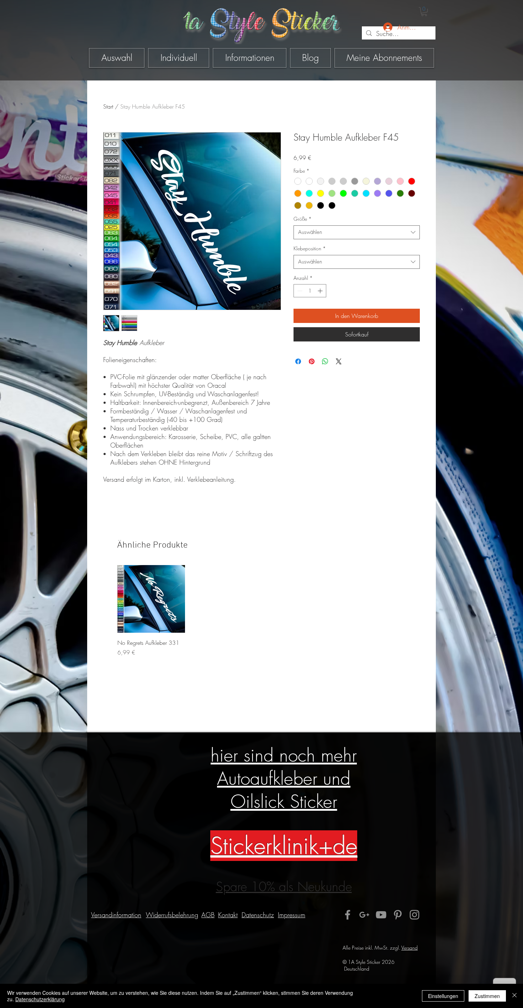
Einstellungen (443, 995)
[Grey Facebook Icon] (347, 914)
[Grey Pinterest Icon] (397, 914)
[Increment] (320, 290)
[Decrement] (299, 290)
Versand (409, 947)
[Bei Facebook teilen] (298, 361)
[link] (424, 11)
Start (108, 106)
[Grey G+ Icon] (364, 914)
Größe (303, 218)
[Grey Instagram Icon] (414, 914)
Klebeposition (310, 248)
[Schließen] (514, 995)
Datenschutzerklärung (40, 999)
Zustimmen (487, 995)
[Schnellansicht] (151, 599)
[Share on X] (338, 361)
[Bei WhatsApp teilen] (325, 361)
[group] (263, 611)
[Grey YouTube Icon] (381, 914)
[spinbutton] (309, 290)
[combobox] (357, 232)
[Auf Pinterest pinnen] (311, 361)
